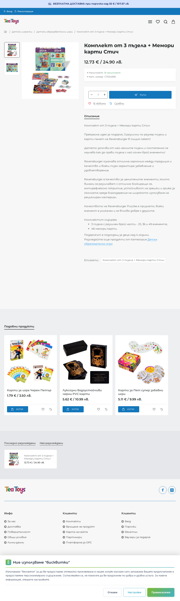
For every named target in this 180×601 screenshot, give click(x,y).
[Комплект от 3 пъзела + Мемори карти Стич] (14, 459)
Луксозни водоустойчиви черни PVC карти (82, 392)
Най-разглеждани (51, 443)
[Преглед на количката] (173, 21)
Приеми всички (161, 592)
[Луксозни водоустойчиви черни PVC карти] (86, 361)
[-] (92, 94)
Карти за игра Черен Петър (29, 390)
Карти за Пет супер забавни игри (140, 392)
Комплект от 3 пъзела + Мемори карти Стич (133, 260)
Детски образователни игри (54, 31)
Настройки (134, 592)
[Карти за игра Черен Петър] (31, 361)
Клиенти (70, 513)
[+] (105, 94)
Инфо (8, 513)
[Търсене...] (165, 21)
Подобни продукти (19, 326)
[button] (12, 43)
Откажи (112, 592)
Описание (91, 116)
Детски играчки (22, 31)
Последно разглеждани (20, 443)
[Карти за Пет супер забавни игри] (142, 361)
